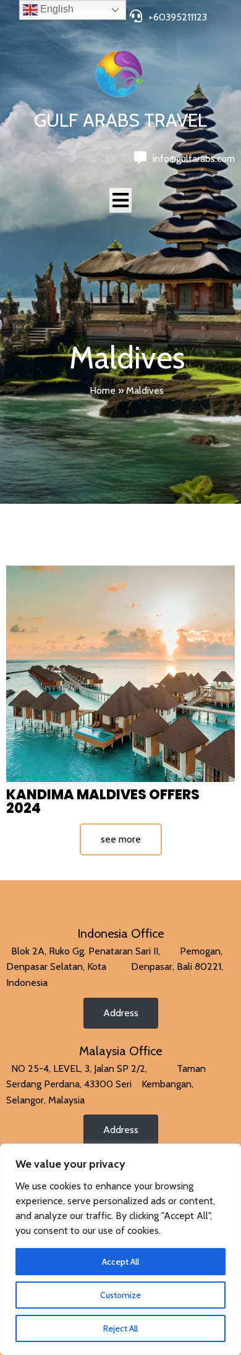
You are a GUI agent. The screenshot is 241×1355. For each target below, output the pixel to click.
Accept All (120, 1261)
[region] (120, 1249)
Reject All (120, 1328)
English (56, 9)
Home (103, 390)
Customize (120, 1295)
